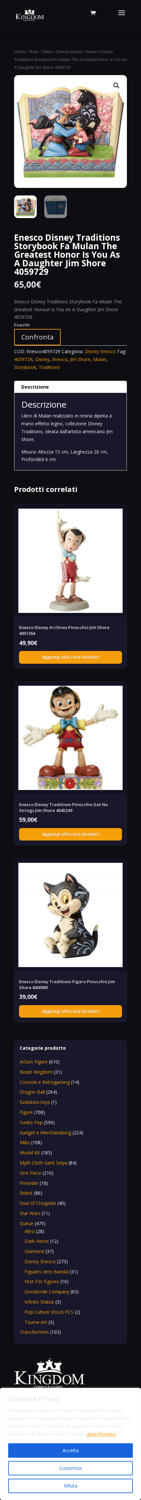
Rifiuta (70, 1486)
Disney (42, 359)
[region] (70, 1444)
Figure (26, 1112)
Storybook (25, 367)
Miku (25, 1142)
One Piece (30, 1173)
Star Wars (30, 1213)
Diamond (34, 1251)
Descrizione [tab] (35, 387)
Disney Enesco (69, 51)
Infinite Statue (39, 1302)
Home (20, 51)
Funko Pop (31, 1122)
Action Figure (34, 1062)
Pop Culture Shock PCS (49, 1312)
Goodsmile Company (47, 1291)
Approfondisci (101, 1434)
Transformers (34, 1332)
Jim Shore (80, 359)
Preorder (29, 1183)
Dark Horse (37, 1241)
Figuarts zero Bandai (47, 1271)
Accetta (71, 1450)
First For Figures (42, 1281)
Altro (30, 1231)
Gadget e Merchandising (45, 1132)
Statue (47, 51)
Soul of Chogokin (38, 1203)
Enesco (60, 359)
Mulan (99, 359)
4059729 (23, 359)
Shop (33, 51)
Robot (26, 1193)
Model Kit (30, 1152)
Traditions (49, 367)
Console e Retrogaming (45, 1082)
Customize (70, 1468)
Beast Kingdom (36, 1072)
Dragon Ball (32, 1092)
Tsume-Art (36, 1322)
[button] (116, 85)
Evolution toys (35, 1102)
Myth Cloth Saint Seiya (43, 1163)
